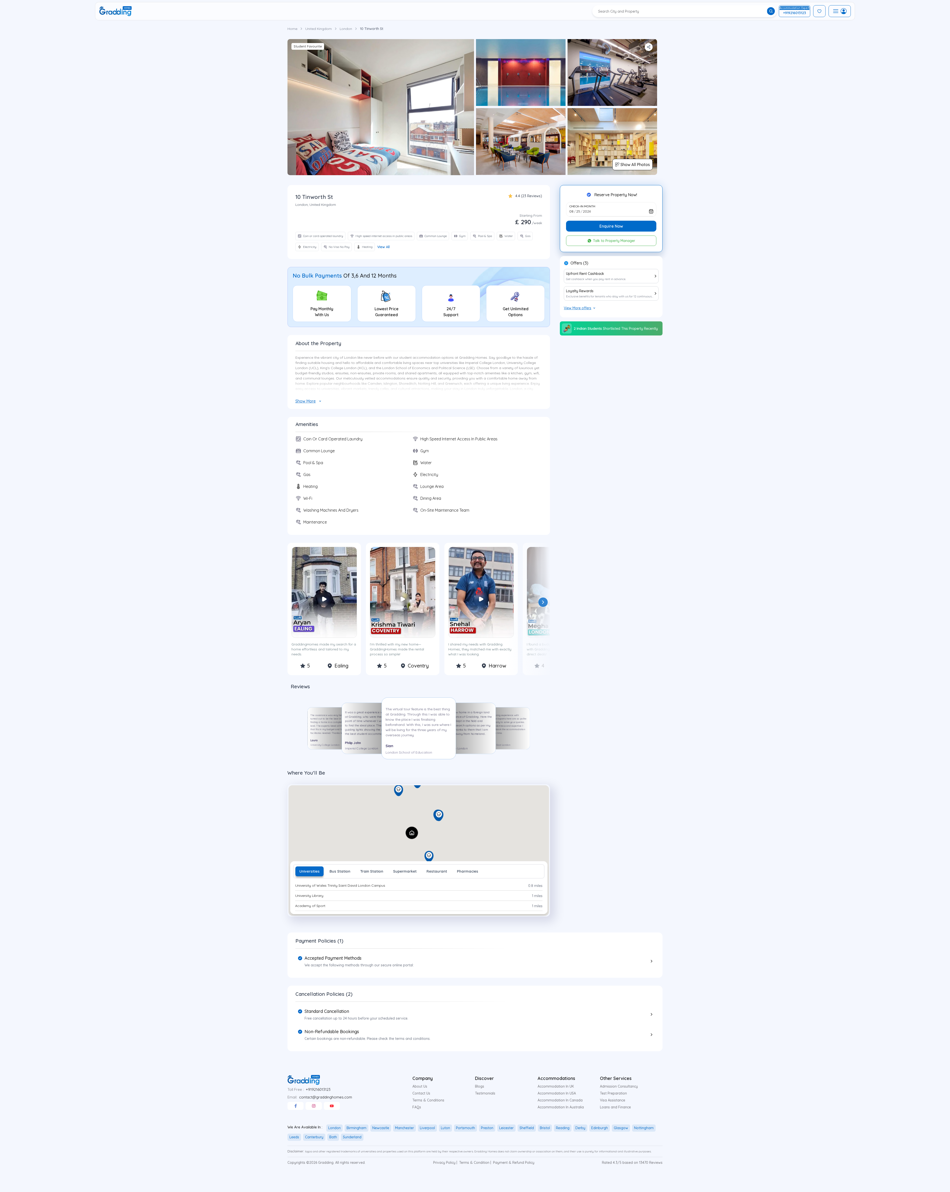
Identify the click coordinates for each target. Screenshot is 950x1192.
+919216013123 (318, 1089)
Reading (563, 1128)
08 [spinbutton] (571, 211)
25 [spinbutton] (578, 211)
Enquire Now (611, 226)
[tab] (309, 871)
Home (292, 28)
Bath (333, 1137)
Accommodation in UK (556, 1086)
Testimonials (485, 1093)
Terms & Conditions (428, 1100)
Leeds (294, 1137)
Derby (580, 1128)
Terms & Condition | (475, 1162)
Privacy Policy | (445, 1162)
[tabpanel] (419, 896)
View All (383, 247)
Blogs (479, 1086)
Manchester (404, 1128)
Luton (445, 1128)
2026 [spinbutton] (587, 211)
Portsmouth (465, 1128)
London (346, 28)
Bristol (545, 1128)
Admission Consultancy (619, 1086)
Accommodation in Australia (561, 1107)
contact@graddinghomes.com (325, 1097)
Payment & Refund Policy (513, 1162)
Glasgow (621, 1128)
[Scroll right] (543, 602)
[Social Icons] (295, 1106)
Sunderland (352, 1137)
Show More (305, 401)
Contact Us (421, 1093)
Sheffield (527, 1128)
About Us (419, 1086)
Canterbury (314, 1137)
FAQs (416, 1107)
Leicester (506, 1128)
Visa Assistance (612, 1100)
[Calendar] (651, 211)
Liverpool (427, 1128)
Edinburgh (599, 1128)
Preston (487, 1128)
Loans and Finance (615, 1107)
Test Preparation (613, 1093)
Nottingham (644, 1128)
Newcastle (380, 1128)
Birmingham (356, 1128)
